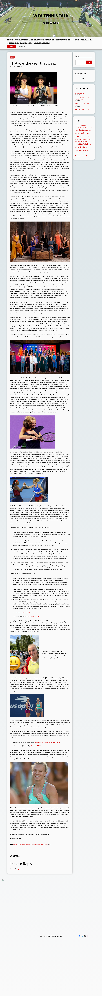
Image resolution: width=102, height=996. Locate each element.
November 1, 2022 (36, 746)
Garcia (15, 844)
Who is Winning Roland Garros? (82, 109)
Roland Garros (84, 141)
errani (90, 127)
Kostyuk (77, 133)
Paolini (84, 139)
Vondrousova (83, 153)
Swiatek (46, 844)
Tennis (12, 57)
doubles (85, 127)
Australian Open (78, 127)
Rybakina (79, 144)
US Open (77, 153)
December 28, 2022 (34, 616)
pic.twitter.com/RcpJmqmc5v (51, 742)
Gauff (18, 844)
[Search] (89, 62)
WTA (50, 844)
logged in (19, 869)
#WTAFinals (38, 742)
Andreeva (77, 125)
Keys (90, 130)
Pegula (31, 844)
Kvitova (28, 844)
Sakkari (77, 147)
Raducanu (77, 141)
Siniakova (41, 844)
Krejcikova (23, 844)
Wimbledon (78, 156)
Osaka (89, 136)
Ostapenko (78, 139)
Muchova (85, 136)
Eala (88, 127)
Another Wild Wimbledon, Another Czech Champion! (82, 98)
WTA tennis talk (51, 15)
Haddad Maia (85, 130)
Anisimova (83, 125)
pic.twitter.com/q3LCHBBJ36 (21, 613)
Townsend (85, 150)
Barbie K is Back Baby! (80, 93)
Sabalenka (36, 844)
